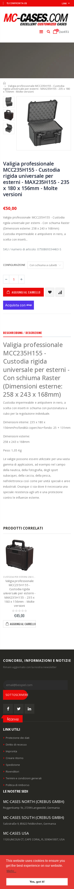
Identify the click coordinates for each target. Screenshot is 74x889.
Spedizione (13, 765)
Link (64, 3)
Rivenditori (12, 771)
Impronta (11, 751)
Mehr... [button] (11, 871)
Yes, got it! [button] (37, 881)
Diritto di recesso (16, 744)
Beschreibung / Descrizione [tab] (22, 332)
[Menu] (41, 31)
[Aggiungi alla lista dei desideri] (49, 292)
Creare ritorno (14, 758)
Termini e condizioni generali (24, 778)
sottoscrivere (17, 695)
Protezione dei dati (17, 738)
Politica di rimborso (17, 785)
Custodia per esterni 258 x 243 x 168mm (25, 576)
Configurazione (14, 265)
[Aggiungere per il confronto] (60, 292)
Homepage (4, 83)
